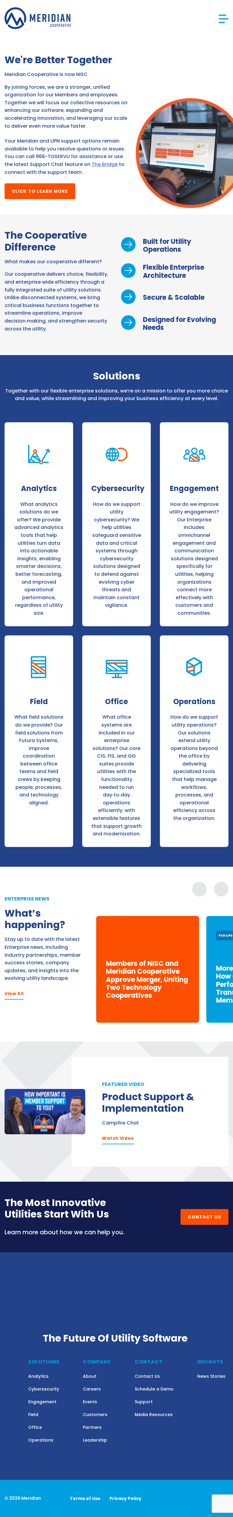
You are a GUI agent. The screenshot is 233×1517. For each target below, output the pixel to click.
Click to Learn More (40, 191)
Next (221, 889)
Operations (40, 1440)
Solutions (43, 1361)
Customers (95, 1415)
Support (144, 1402)
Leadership (95, 1440)
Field (33, 1415)
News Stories (211, 1376)
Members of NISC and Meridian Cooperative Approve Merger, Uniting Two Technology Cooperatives (147, 979)
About (89, 1376)
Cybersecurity (43, 1389)
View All (14, 993)
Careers (92, 1389)
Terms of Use (85, 1498)
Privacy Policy (125, 1498)
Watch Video (118, 1138)
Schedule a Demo (154, 1389)
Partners (92, 1427)
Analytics (38, 1376)
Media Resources (154, 1415)
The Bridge (105, 164)
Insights (210, 1361)
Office (35, 1427)
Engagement (42, 1402)
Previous (199, 889)
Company (97, 1361)
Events (90, 1402)
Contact (149, 1361)
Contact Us (204, 1217)
